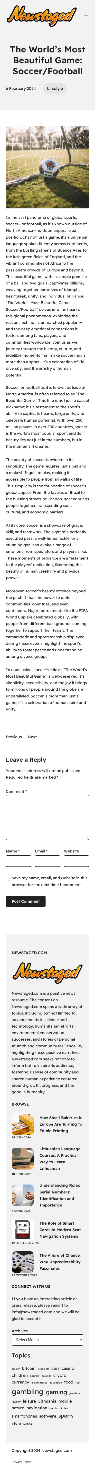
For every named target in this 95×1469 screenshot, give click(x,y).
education (55, 1382)
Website (71, 851)
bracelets (43, 1368)
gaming (56, 1392)
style (16, 1423)
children (20, 1375)
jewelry (16, 1401)
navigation (37, 1407)
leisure (29, 1401)
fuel (78, 1382)
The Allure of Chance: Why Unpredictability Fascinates (60, 1262)
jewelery (74, 1393)
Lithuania (47, 1401)
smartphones (24, 1416)
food (68, 1381)
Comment (16, 791)
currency (20, 1381)
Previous (14, 736)
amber (16, 1368)
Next (32, 736)
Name (12, 851)
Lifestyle (55, 88)
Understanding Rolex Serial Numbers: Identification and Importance (59, 1195)
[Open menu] (86, 16)
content (34, 1375)
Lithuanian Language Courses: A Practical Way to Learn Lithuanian (59, 1158)
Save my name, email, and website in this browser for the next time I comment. (49, 881)
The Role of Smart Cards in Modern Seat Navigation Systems (60, 1230)
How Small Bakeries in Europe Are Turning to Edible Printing (61, 1124)
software (47, 1416)
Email (41, 851)
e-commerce (39, 1382)
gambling (28, 1391)
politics (54, 1408)
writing (27, 1424)
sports (66, 1415)
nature (18, 1407)
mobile (65, 1401)
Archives (20, 1330)
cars (55, 1368)
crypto (59, 1375)
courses (46, 1375)
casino (68, 1368)
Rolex (64, 1408)
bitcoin (29, 1368)
